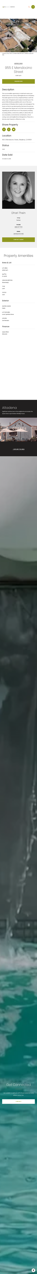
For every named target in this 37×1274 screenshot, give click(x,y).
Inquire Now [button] (18, 81)
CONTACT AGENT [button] (18, 240)
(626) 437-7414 (18, 227)
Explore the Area (19, 449)
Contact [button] (18, 1101)
